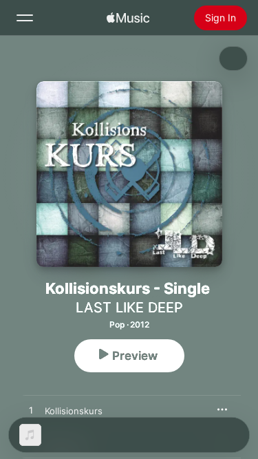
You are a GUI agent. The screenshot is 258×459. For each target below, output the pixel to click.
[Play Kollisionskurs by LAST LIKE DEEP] (31, 411)
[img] (128, 18)
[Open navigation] (25, 18)
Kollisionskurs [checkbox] (74, 410)
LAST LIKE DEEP (129, 307)
